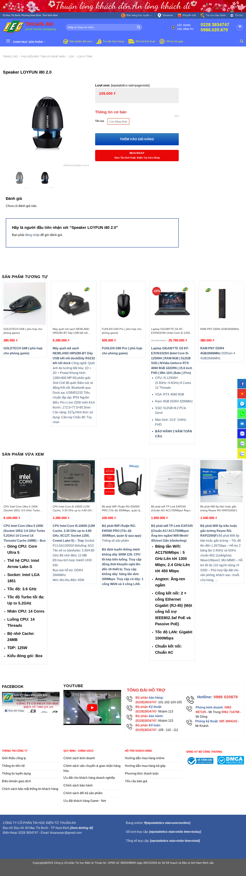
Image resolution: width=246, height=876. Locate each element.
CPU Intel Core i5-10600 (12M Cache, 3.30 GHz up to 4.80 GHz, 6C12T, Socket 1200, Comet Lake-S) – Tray (74, 508)
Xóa (176, 116)
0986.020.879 (214, 29)
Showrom (168, 15)
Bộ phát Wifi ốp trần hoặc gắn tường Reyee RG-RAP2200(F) (218, 508)
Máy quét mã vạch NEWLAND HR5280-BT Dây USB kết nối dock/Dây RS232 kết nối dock (71, 331)
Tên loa (99, 121)
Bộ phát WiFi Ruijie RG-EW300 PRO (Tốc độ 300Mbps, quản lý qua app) (121, 508)
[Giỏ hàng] (240, 27)
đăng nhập (32, 235)
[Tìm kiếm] (241, 41)
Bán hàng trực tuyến (137, 15)
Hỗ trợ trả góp (174, 41)
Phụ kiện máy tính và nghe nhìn (43, 56)
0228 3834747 (215, 24)
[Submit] (138, 27)
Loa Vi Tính (84, 56)
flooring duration (123, 870)
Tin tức (239, 15)
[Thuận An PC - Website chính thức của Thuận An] (31, 27)
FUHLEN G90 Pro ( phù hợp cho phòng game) (121, 330)
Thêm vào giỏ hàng (137, 139)
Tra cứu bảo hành (215, 15)
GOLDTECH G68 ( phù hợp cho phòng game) (22, 330)
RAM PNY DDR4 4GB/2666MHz (219, 328)
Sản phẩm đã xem (81, 41)
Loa (71, 56)
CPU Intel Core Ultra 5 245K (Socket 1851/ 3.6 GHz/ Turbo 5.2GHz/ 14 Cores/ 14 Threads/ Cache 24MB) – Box (22, 508)
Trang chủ (10, 56)
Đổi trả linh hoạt (145, 41)
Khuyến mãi (189, 15)
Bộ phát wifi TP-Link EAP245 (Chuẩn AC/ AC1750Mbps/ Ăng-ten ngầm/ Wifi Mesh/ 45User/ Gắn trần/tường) (172, 508)
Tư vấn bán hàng (113, 41)
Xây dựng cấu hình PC (185, 27)
